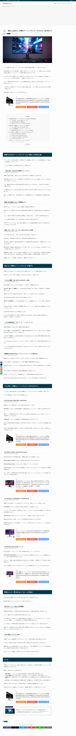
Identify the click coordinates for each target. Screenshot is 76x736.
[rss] (71, 0)
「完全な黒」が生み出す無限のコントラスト (20, 120)
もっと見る (27, 144)
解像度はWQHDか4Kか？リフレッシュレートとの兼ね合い (23, 130)
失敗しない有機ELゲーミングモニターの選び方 (20, 125)
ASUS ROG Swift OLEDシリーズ (18, 138)
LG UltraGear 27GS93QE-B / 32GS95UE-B (20, 136)
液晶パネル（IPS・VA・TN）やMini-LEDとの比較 (21, 123)
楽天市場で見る (32, 444)
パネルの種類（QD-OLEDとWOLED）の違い (20, 127)
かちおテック (7, 3)
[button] (7, 727)
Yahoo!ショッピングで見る (43, 444)
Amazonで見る (21, 444)
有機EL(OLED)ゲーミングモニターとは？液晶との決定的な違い (23, 118)
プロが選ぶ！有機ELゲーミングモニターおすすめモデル (21, 132)
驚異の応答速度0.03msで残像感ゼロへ (19, 121)
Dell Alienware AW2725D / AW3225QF (19, 133)
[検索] (72, 0)
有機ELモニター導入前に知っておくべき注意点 (20, 140)
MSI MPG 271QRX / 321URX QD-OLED (19, 135)
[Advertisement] (38, 16)
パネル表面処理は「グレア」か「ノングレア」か (21, 128)
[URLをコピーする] (48, 727)
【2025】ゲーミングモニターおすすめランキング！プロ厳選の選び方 (30, 709)
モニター (8, 33)
